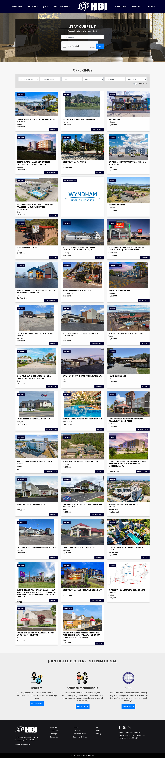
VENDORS (120, 6)
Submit (100, 46)
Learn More (36, 703)
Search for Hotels (79, 734)
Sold (97, 727)
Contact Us (54, 737)
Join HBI (75, 727)
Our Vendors (54, 730)
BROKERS (33, 6)
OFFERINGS (16, 6)
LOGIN (151, 6)
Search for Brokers (80, 737)
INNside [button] (136, 6)
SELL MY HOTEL (62, 6)
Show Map (142, 83)
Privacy (98, 734)
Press (98, 730)
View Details (30, 112)
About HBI (53, 727)
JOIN (45, 6)
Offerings (53, 734)
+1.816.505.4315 (26, 744)
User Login (77, 730)
